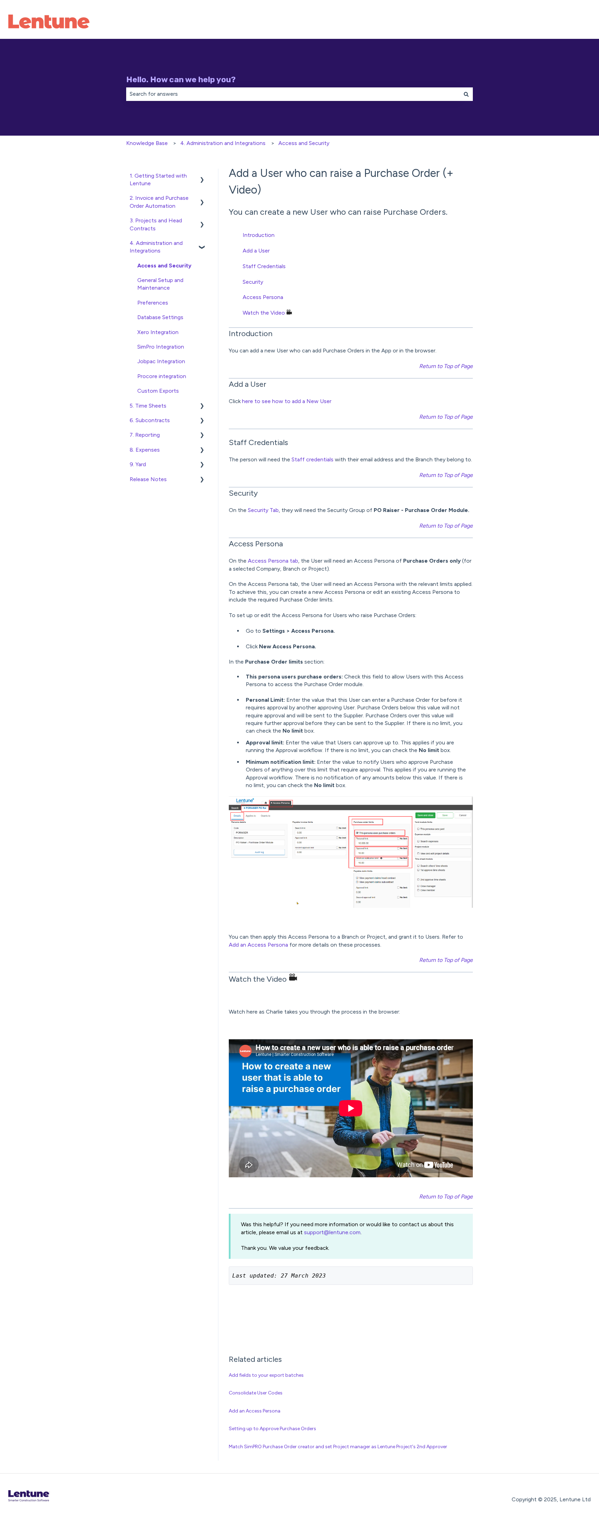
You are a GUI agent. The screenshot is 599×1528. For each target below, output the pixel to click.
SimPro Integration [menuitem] (160, 346)
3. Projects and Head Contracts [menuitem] (156, 224)
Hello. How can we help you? (181, 79)
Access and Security (303, 143)
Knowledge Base (147, 143)
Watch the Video (264, 312)
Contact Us (569, 22)
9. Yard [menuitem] (138, 464)
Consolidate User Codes (256, 1393)
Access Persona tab (273, 560)
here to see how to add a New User (286, 401)
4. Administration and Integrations (223, 143)
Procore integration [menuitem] (161, 376)
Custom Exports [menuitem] (158, 390)
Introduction (259, 235)
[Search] (466, 94)
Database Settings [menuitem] (160, 317)
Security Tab (263, 510)
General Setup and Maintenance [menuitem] (160, 284)
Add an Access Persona (258, 944)
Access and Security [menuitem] (164, 265)
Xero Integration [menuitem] (158, 332)
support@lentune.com (332, 1232)
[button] (202, 176)
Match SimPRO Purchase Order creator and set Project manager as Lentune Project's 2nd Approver (338, 1447)
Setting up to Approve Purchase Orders (272, 1429)
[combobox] (293, 94)
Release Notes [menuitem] (148, 479)
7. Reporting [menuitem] (145, 435)
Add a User (256, 250)
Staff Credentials (264, 266)
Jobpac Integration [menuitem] (161, 361)
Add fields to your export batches (266, 1375)
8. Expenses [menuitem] (145, 449)
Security (253, 282)
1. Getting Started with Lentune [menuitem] (158, 179)
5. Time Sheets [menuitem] (148, 405)
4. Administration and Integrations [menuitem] (156, 247)
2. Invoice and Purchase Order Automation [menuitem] (159, 202)
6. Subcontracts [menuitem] (150, 420)
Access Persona (263, 297)
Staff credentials (312, 459)
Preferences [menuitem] (152, 302)
